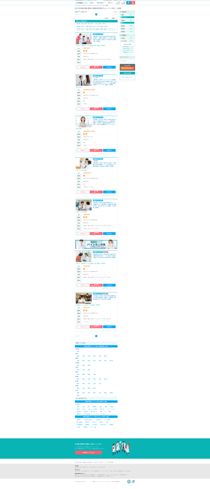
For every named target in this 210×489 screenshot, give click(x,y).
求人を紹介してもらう (96, 67)
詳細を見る (109, 67)
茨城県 (78, 360)
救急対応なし (79, 419)
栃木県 (83, 360)
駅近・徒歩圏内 (79, 422)
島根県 (83, 383)
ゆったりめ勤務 (107, 419)
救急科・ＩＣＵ (102, 411)
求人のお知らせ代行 (85, 476)
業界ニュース (116, 474)
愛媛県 (89, 388)
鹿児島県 (111, 392)
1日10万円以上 (94, 424)
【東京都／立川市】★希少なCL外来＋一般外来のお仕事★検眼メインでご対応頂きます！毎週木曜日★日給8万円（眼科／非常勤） (104, 164)
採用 (107, 481)
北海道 (78, 351)
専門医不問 (87, 422)
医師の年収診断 (78, 476)
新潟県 (78, 365)
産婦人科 (78, 409)
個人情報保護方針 (117, 481)
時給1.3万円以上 (103, 424)
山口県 (100, 383)
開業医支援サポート (124, 474)
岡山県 (89, 383)
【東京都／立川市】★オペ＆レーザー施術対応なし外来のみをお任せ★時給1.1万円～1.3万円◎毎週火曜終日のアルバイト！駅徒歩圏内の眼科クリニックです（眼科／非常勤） (105, 82)
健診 (107, 422)
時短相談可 (111, 424)
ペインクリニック (96, 414)
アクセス (97, 481)
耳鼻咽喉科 (94, 406)
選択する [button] (131, 14)
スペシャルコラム (110, 474)
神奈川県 (111, 360)
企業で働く (101, 422)
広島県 (94, 383)
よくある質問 (124, 0)
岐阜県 (78, 374)
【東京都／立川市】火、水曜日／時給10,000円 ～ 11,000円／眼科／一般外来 (91, 26)
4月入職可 (78, 427)
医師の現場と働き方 (102, 474)
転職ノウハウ (77, 474)
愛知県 (89, 374)
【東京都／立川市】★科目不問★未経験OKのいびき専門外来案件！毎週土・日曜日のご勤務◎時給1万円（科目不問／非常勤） (104, 297)
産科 (89, 409)
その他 (103, 414)
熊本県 (94, 392)
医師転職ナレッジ (94, 474)
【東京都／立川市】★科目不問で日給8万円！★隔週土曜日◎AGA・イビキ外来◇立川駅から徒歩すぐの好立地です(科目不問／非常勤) (105, 256)
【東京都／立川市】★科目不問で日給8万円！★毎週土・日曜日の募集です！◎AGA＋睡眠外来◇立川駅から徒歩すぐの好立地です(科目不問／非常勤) (105, 39)
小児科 (83, 406)
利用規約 (83, 462)
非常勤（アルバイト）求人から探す (89, 467)
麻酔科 (106, 406)
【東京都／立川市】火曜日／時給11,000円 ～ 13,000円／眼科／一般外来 (90, 23)
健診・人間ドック (94, 411)
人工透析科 (95, 409)
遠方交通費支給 (79, 424)
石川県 (83, 369)
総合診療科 (79, 411)
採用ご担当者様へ (77, 462)
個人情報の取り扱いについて (91, 462)
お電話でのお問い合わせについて (131, 0)
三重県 (94, 374)
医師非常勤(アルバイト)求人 (91, 5)
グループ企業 (111, 481)
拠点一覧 (121, 0)
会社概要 (93, 481)
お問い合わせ (100, 462)
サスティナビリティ (103, 481)
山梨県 (83, 365)
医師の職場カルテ (93, 476)
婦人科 (84, 409)
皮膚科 (100, 406)
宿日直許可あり (99, 419)
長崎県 (89, 392)
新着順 (113, 18)
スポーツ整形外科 (87, 414)
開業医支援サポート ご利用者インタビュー (106, 476)
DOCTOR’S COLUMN (85, 474)
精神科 (78, 406)
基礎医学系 (79, 414)
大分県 (100, 392)
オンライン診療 (93, 427)
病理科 (110, 411)
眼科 (103, 5)
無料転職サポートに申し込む (88, 452)
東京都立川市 (125, 17)
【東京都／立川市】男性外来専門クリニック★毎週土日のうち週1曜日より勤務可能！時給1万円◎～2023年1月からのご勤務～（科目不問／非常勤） (104, 205)
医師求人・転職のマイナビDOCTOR (80, 5)
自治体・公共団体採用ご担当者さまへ (108, 0)
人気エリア (94, 422)
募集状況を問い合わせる (96, 285)
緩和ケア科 (102, 409)
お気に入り (83, 67)
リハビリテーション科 (111, 409)
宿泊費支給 (87, 424)
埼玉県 (94, 360)
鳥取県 (78, 383)
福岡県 (78, 392)
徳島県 (78, 388)
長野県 (89, 365)
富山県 (78, 369)
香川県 (83, 388)
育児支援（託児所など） (89, 419)
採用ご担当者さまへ (116, 0)
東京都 (98, 5)
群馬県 (89, 360)
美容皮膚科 (86, 411)
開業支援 (111, 462)
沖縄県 (78, 395)
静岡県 (83, 374)
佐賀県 (83, 392)
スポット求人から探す (101, 467)
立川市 (101, 5)
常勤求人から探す (78, 467)
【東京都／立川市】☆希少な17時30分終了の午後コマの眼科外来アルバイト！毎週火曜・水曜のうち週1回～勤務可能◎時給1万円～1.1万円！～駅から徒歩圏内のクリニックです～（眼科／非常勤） (104, 122)
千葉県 (100, 360)
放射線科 (111, 406)
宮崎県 (105, 392)
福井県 (89, 369)
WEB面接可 (86, 427)
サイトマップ (106, 462)
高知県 (94, 388)
